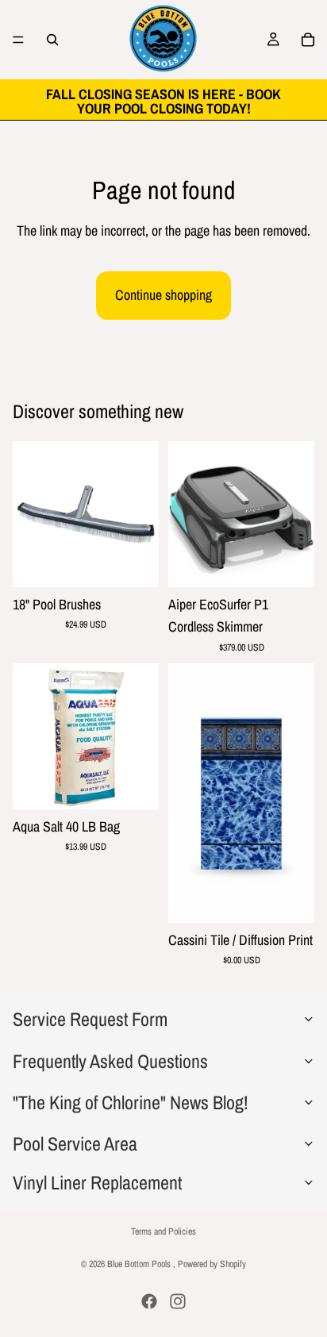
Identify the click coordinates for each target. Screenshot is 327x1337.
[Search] (52, 39)
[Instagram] (177, 1301)
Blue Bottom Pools (140, 1264)
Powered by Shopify (212, 1264)
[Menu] (18, 39)
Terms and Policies (163, 1231)
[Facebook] (149, 1301)
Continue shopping (163, 295)
